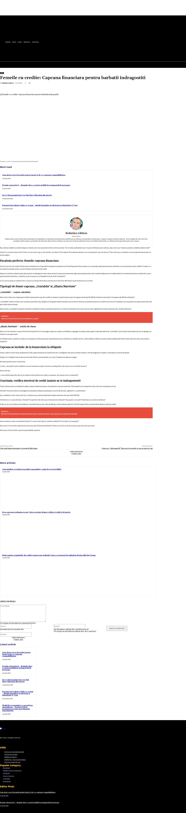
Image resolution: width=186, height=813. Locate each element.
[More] (149, 88)
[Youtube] (57, 50)
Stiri (1, 73)
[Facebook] (49, 50)
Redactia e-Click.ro (8, 83)
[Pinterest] (133, 88)
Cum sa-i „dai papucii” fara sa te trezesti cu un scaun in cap (127, 448)
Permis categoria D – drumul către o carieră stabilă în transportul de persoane (36, 185)
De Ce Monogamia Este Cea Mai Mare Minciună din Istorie (27, 195)
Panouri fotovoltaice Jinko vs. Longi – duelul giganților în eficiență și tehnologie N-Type (40, 205)
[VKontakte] (12, 741)
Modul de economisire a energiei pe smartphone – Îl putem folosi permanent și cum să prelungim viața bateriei (17, 708)
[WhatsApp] (141, 88)
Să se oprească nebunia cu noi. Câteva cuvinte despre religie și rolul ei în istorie (36, 512)
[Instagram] (5, 741)
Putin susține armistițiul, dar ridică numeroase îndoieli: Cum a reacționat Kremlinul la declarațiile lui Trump (49, 555)
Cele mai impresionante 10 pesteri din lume (18, 448)
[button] (56, 55)
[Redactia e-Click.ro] (76, 223)
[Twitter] (53, 50)
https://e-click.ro (76, 236)
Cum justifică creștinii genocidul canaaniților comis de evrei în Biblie (31, 469)
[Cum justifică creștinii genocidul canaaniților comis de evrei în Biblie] (135, 488)
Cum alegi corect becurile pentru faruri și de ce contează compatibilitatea (33, 175)
